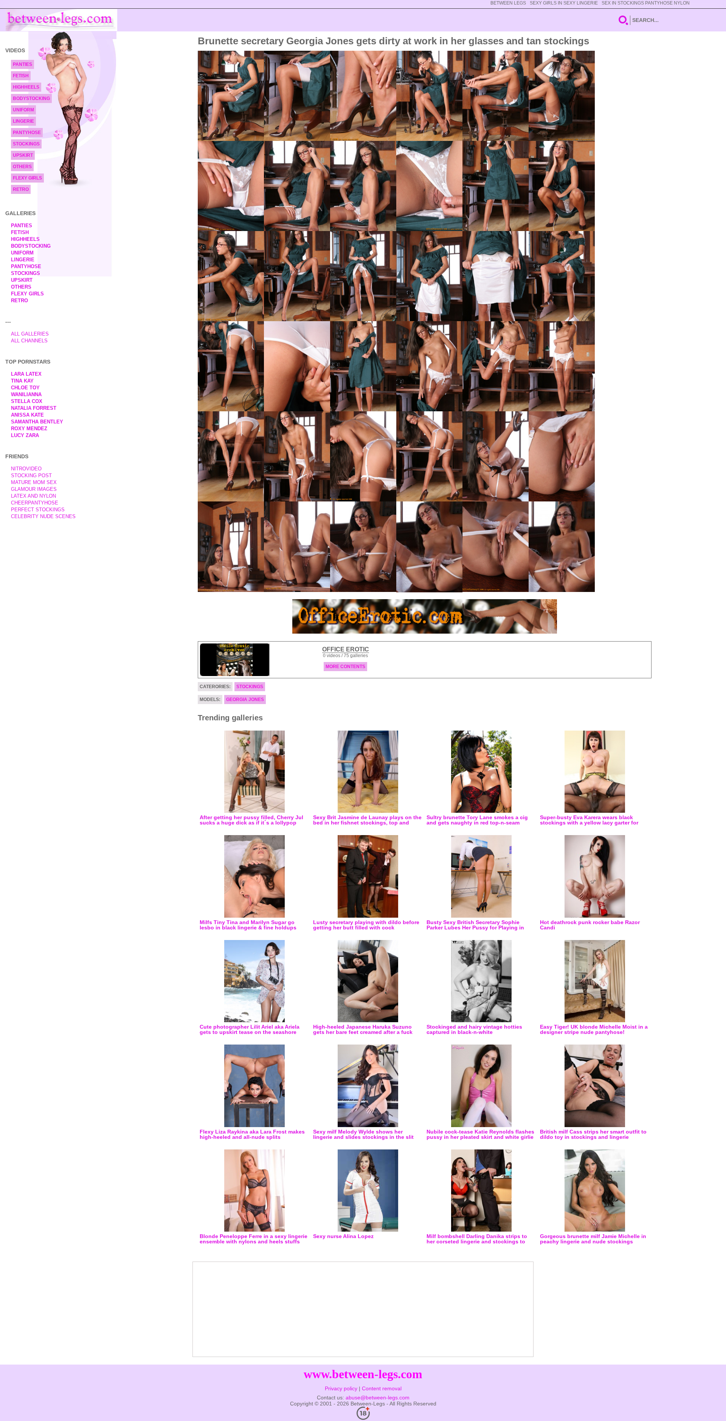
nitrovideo (26, 469)
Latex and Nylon (33, 496)
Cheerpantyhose (34, 503)
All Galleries (30, 334)
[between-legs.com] (61, 20)
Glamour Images (34, 489)
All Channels (29, 341)
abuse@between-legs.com (378, 1397)
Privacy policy (341, 1388)
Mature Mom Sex (34, 482)
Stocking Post (31, 475)
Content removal (382, 1388)
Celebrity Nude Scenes (43, 516)
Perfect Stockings (38, 509)
